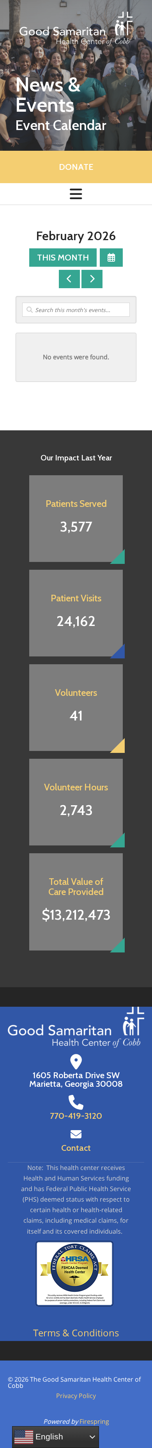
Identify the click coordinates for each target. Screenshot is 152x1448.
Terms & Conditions (76, 1332)
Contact (76, 1148)
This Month (63, 257)
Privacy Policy (76, 1395)
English (48, 1436)
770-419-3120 (76, 1116)
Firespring (94, 1421)
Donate (76, 167)
